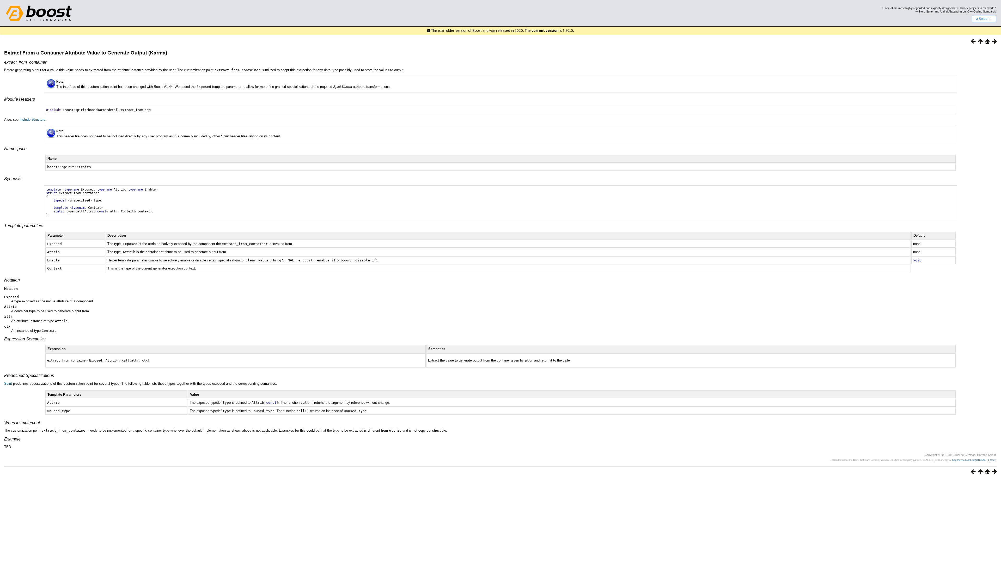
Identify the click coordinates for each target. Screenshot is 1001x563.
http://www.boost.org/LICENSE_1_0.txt (973, 460)
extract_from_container (25, 62)
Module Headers (19, 99)
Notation (12, 280)
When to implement (22, 422)
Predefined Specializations (29, 375)
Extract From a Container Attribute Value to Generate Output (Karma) (85, 53)
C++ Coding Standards (981, 11)
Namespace (15, 148)
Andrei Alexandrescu (953, 11)
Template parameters (23, 225)
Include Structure (32, 119)
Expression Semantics (25, 339)
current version (545, 30)
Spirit (8, 383)
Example (12, 439)
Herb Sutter (926, 11)
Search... (985, 19)
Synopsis (12, 178)
